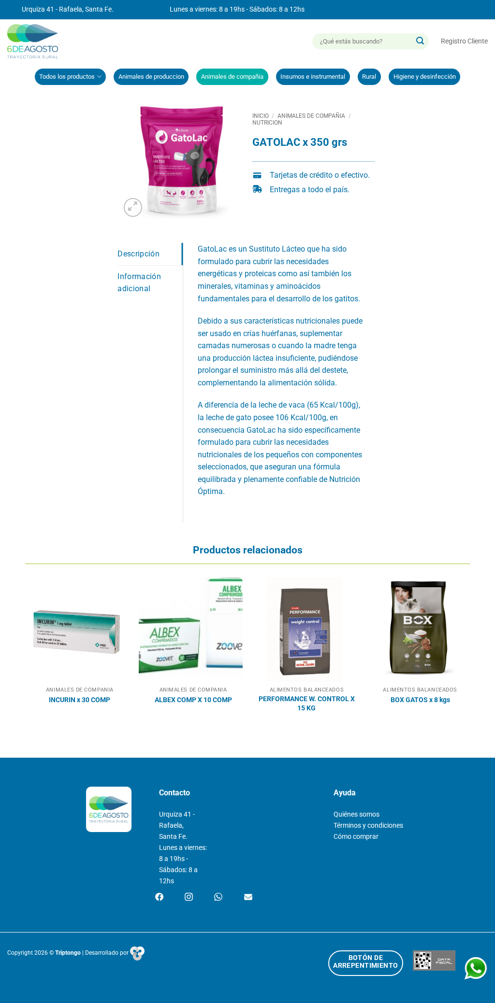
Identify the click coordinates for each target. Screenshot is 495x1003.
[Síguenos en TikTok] (218, 898)
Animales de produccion (151, 76)
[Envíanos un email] (248, 898)
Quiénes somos (356, 814)
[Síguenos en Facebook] (159, 898)
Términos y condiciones (368, 825)
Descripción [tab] (138, 253)
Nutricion (267, 122)
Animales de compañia (232, 76)
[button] (464, 41)
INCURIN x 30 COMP (79, 700)
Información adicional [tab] (139, 283)
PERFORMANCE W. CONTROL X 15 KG (307, 703)
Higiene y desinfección (424, 76)
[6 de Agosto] (37, 41)
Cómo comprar (356, 837)
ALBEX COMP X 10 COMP (193, 700)
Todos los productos (67, 76)
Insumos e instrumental (312, 76)
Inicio (260, 116)
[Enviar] (420, 41)
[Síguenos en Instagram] (189, 898)
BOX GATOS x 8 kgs (420, 700)
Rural (369, 76)
